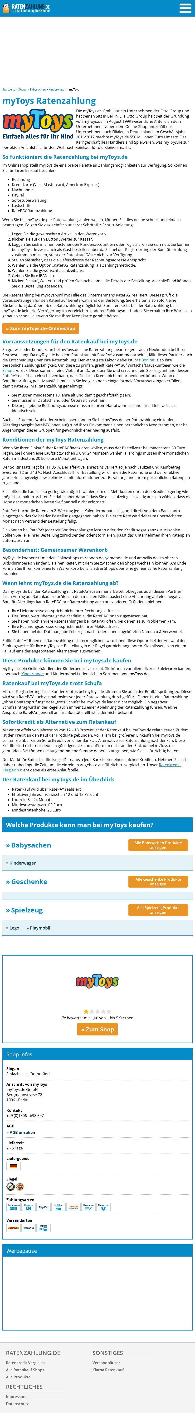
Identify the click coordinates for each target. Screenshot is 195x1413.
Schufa (8, 370)
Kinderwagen (23, 863)
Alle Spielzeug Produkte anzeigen (158, 910)
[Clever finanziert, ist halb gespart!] (26, 8)
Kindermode (32, 673)
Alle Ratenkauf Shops (25, 1369)
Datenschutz (17, 1403)
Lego (14, 928)
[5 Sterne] (109, 1011)
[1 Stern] (86, 1011)
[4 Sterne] (103, 1011)
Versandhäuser (106, 1362)
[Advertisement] (97, 52)
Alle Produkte (18, 1377)
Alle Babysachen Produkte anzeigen (158, 845)
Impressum (16, 1396)
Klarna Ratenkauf (108, 1369)
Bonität (148, 360)
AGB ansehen (22, 1132)
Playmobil (40, 928)
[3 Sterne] (97, 1011)
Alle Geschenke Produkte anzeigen (158, 882)
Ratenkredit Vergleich (25, 1362)
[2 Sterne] (92, 1011)
